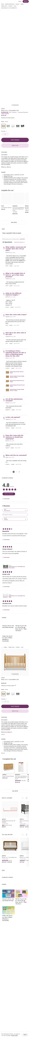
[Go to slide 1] (12, 105)
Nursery (17, 4)
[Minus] (2, 701)
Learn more (22, 238)
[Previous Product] (22, 798)
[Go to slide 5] (16, 105)
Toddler (22, 4)
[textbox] (15, 236)
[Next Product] (26, 798)
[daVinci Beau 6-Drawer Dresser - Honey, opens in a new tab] (7, 381)
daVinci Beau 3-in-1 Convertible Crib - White (17, 596)
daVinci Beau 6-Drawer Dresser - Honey (17, 381)
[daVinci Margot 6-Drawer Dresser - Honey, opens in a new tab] (7, 386)
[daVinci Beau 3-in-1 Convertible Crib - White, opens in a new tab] (5, 596)
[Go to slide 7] (18, 105)
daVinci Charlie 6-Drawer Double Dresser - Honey (17, 377)
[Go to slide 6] (17, 105)
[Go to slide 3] (14, 105)
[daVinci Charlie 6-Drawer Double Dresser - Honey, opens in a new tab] (7, 377)
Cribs (15, 6)
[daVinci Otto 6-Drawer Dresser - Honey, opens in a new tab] (7, 372)
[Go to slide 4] (15, 105)
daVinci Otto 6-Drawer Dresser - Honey (17, 372)
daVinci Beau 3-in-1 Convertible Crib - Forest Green (17, 567)
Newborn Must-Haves (9, 4)
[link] (3, 126)
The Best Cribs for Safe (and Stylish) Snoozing (8, 626)
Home (2, 4)
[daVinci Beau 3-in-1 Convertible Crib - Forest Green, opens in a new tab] (5, 567)
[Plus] (8, 701)
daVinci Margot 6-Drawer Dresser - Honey (17, 385)
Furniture (10, 6)
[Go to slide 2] (13, 105)
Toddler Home (4, 6)
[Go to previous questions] (11, 472)
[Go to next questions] (19, 472)
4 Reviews (13, 112)
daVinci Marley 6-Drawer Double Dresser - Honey (17, 390)
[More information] (15, 685)
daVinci (3, 108)
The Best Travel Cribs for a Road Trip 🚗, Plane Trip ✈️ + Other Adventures (21, 628)
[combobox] (15, 510)
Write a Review (5, 113)
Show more (3, 734)
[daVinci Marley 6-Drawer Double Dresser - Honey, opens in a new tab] (7, 390)
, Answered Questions (23, 112)
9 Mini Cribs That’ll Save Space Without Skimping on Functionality (7, 639)
